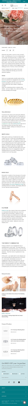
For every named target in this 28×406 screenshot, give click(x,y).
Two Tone (14, 8)
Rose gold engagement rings (16, 184)
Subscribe (21, 373)
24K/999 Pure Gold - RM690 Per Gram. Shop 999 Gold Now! (11, 1)
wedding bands (16, 123)
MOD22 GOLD (5, 8)
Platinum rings (5, 210)
